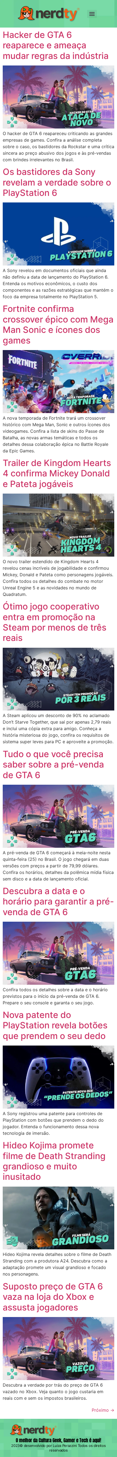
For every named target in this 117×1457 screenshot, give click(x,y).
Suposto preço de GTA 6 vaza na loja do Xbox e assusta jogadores (53, 1297)
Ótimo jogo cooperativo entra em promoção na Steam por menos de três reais (54, 622)
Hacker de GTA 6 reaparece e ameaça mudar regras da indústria (56, 45)
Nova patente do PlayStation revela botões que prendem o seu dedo (55, 1025)
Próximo (103, 1410)
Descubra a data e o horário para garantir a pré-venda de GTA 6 (58, 901)
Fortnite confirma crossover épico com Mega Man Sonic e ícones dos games (58, 324)
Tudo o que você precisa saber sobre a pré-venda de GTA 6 (53, 764)
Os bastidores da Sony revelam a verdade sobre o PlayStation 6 (57, 182)
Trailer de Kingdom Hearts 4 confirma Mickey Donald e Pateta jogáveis (57, 473)
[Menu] (92, 14)
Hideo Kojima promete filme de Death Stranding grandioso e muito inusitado (54, 1161)
